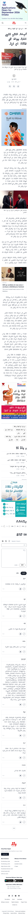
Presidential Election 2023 (7, 868)
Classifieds (19, 899)
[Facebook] (12, 896)
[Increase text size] (14, 86)
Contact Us (14, 904)
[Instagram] (16, 896)
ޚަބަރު (26, 29)
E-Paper (16, 866)
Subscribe (5, 854)
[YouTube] (19, 896)
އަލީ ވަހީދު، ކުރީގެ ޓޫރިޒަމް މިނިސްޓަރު (15, 29)
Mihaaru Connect (5, 902)
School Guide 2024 (5, 871)
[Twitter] (9, 896)
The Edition (7, 899)
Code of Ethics (13, 913)
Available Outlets (18, 863)
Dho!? (13, 899)
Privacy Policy (6, 913)
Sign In (18, 541)
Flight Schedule (15, 902)
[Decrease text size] (10, 86)
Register (13, 541)
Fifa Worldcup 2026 (5, 861)
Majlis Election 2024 (5, 866)
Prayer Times (24, 902)
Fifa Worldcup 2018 (5, 863)
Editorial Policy (21, 913)
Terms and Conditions (20, 911)
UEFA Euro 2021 (4, 873)
